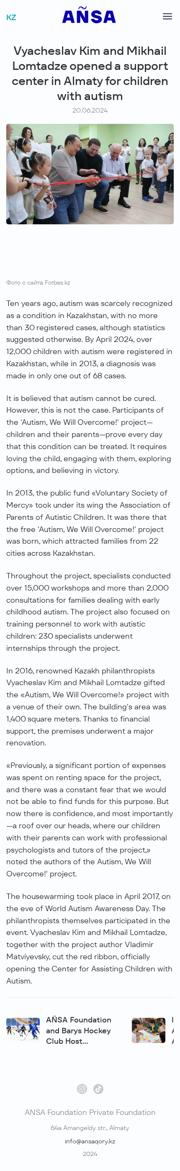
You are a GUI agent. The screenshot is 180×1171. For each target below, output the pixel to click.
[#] (89, 21)
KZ (11, 17)
